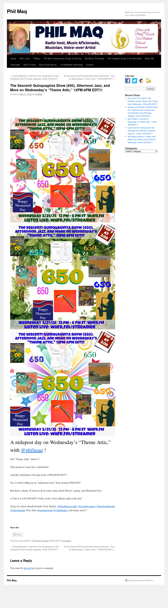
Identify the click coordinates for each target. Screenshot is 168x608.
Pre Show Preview (40, 540)
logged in (28, 568)
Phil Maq (17, 11)
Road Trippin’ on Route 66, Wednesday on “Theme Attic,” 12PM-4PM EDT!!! (142, 121)
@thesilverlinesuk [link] (105, 506)
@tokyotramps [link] (17, 510)
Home (13, 58)
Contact (90, 64)
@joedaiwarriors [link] (87, 506)
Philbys (36, 58)
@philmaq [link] (32, 449)
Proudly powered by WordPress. (141, 580)
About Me (149, 58)
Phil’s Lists (24, 58)
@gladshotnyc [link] (60, 510)
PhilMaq (38, 94)
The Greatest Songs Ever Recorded (124, 58)
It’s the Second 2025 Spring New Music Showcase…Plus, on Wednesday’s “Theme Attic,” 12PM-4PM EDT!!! (89, 77)
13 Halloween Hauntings (71, 64)
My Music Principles (94, 58)
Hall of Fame (29, 64)
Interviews (15, 64)
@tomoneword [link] (45, 510)
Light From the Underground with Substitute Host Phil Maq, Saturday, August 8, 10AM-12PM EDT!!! (142, 130)
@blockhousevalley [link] (67, 506)
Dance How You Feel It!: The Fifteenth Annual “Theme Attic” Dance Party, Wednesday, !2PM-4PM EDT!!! (143, 101)
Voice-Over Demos (48, 64)
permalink (66, 540)
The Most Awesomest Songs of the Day (62, 58)
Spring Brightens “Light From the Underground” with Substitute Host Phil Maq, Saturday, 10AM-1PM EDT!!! (34, 77)
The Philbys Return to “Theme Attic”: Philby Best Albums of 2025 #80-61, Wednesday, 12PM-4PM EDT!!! (142, 139)
